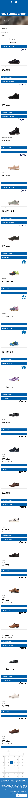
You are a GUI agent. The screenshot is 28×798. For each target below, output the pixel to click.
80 (22, 776)
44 (11, 765)
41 (3, 765)
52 (11, 768)
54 (17, 768)
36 (11, 762)
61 (14, 771)
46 (17, 765)
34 (5, 762)
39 (19, 762)
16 (22, 754)
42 (5, 765)
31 (19, 759)
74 (5, 776)
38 (17, 762)
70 (17, 773)
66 (5, 773)
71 (19, 773)
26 (5, 759)
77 (14, 776)
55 (19, 768)
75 (8, 776)
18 (5, 756)
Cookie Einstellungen (14, 793)
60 (11, 771)
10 (5, 754)
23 (19, 756)
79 (19, 776)
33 (3, 762)
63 (19, 771)
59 (8, 771)
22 (17, 756)
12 (10, 754)
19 (8, 756)
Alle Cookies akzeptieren (21, 795)
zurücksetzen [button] (13, 42)
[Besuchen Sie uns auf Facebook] (12, 1)
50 (5, 768)
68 (11, 773)
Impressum (23, 791)
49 (3, 768)
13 (13, 754)
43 (8, 765)
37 (14, 762)
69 (14, 773)
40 (22, 762)
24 (22, 756)
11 (8, 754)
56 (22, 768)
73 (3, 776)
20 (11, 756)
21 (14, 756)
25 (3, 759)
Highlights (13, 39)
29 (14, 759)
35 (8, 762)
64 (22, 771)
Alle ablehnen (23, 793)
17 (3, 756)
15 (19, 754)
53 (14, 768)
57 (3, 771)
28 (11, 759)
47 (19, 765)
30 (17, 759)
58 (5, 771)
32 (22, 759)
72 (22, 773)
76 (11, 776)
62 (17, 771)
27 (8, 759)
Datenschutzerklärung (14, 791)
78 (17, 776)
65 (3, 773)
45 (14, 765)
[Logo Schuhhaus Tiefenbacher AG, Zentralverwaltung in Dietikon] (14, 13)
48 (22, 765)
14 (16, 754)
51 (8, 768)
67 (8, 773)
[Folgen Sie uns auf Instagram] (16, 1)
